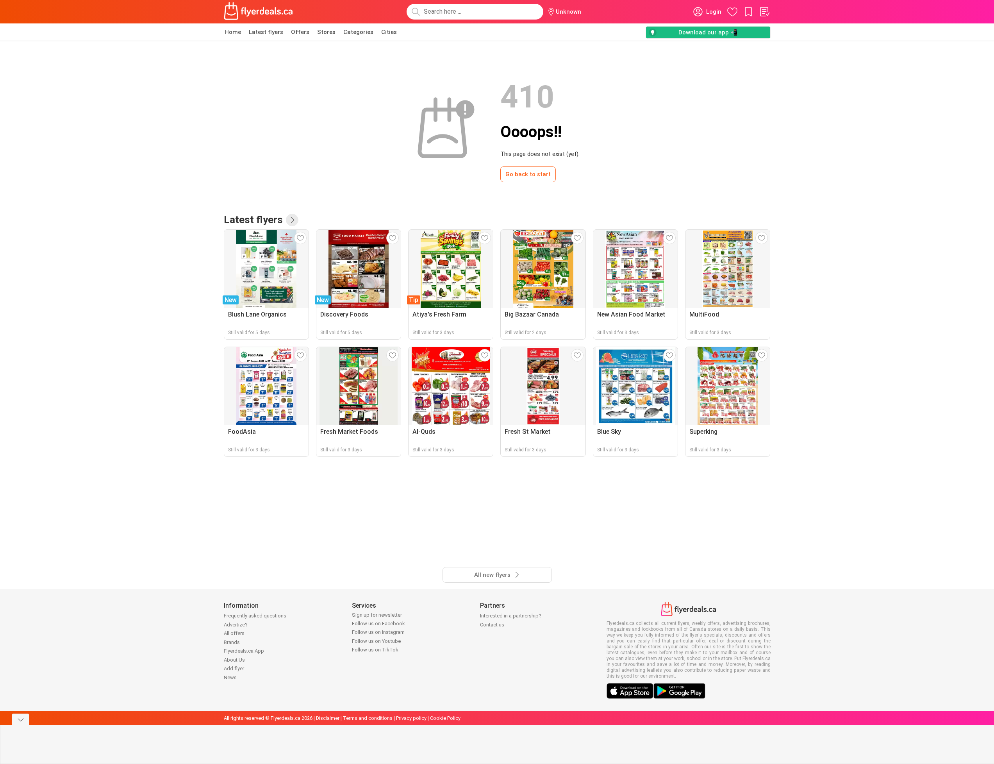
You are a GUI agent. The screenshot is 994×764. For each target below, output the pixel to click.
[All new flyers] (292, 220)
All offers (234, 633)
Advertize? (236, 625)
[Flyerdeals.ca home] (258, 11)
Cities (389, 32)
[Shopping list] (764, 11)
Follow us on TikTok (375, 650)
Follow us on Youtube (376, 641)
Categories (358, 32)
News (230, 677)
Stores (326, 32)
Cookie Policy (445, 718)
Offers (300, 32)
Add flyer (234, 668)
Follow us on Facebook (378, 623)
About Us (234, 660)
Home (233, 32)
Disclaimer (327, 718)
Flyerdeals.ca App (244, 651)
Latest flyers (266, 32)
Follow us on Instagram (378, 632)
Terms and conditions (368, 718)
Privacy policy (411, 718)
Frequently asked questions (255, 616)
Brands (232, 642)
